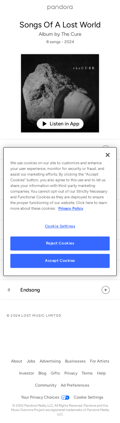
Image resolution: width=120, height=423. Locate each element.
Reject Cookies (60, 243)
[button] (60, 290)
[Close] (107, 154)
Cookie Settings (60, 226)
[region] (60, 211)
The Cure (71, 34)
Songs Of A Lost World (60, 24)
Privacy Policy (70, 208)
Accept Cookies (60, 260)
